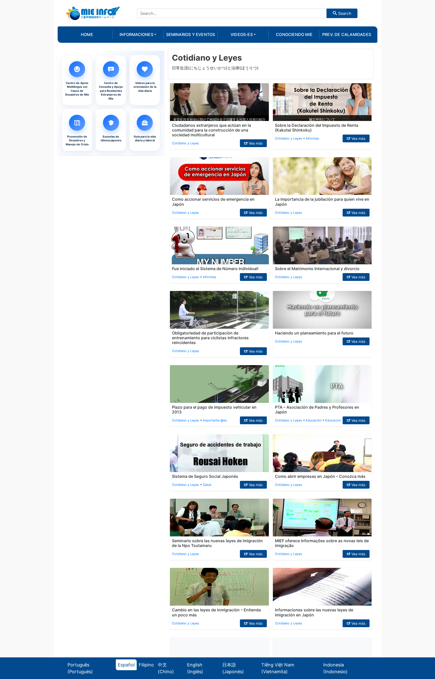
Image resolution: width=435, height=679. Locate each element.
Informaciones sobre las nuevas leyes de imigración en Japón (314, 612)
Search (344, 13)
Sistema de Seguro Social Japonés (205, 476)
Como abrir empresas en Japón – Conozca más (320, 476)
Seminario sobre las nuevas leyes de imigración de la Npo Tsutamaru (217, 543)
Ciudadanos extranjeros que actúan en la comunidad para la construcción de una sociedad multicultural (211, 130)
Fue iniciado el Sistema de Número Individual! (215, 268)
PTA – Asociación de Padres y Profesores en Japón (317, 409)
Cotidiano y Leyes (185, 143)
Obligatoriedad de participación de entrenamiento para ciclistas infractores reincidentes (210, 337)
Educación (313, 420)
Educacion (333, 420)
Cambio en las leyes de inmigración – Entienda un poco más (216, 612)
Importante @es (215, 420)
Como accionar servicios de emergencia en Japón (213, 201)
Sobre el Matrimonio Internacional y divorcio (317, 268)
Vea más (255, 143)
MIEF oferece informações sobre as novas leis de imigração (322, 543)
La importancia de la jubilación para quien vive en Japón (322, 201)
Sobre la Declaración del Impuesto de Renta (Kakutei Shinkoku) (316, 128)
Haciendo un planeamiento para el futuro (314, 332)
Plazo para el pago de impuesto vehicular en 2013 (214, 409)
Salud (207, 485)
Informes (312, 138)
